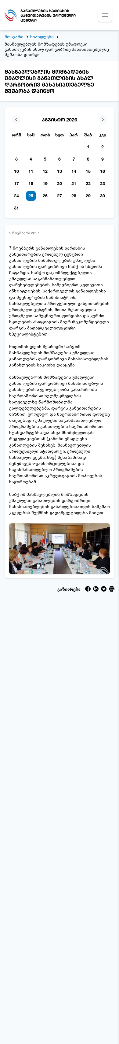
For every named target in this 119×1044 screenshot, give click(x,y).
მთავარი (14, 36)
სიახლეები (42, 36)
